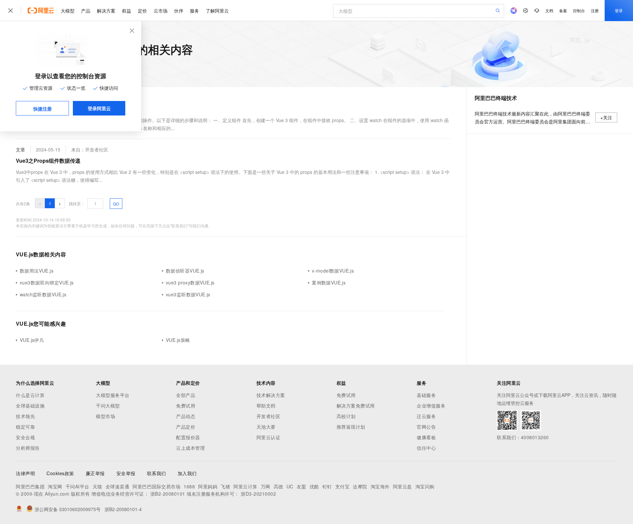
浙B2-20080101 (167, 493)
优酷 (314, 486)
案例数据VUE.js (329, 282)
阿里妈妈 (207, 486)
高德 (278, 486)
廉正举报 (95, 473)
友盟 (301, 486)
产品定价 (185, 426)
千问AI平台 (77, 486)
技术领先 (25, 416)
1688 (189, 486)
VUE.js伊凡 (32, 340)
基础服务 (426, 395)
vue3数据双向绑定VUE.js (47, 282)
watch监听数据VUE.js (43, 294)
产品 (85, 10)
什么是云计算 (30, 395)
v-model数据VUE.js (333, 270)
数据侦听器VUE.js (185, 270)
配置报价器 (188, 437)
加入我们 (187, 473)
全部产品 (185, 395)
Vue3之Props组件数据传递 (48, 160)
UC (289, 486)
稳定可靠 (25, 426)
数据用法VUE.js (36, 270)
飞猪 (225, 486)
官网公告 (426, 426)
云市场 (160, 10)
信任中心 (426, 447)
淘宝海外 (380, 486)
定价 (142, 10)
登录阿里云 (99, 108)
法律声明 (25, 473)
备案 (563, 10)
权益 (126, 10)
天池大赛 (266, 426)
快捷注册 (42, 108)
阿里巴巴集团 (30, 486)
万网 (265, 486)
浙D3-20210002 (258, 493)
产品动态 (185, 416)
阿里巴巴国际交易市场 (156, 486)
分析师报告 (28, 447)
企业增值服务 (431, 405)
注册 (595, 10)
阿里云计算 (245, 486)
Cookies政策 (60, 473)
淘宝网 (55, 486)
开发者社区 (268, 416)
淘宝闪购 (425, 486)
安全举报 (126, 473)
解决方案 (106, 10)
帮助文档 (266, 405)
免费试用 (185, 405)
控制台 (579, 10)
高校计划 (346, 416)
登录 (619, 10)
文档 (549, 10)
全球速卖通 (118, 486)
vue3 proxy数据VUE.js (190, 282)
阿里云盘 (402, 486)
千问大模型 (108, 405)
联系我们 (156, 473)
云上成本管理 (190, 447)
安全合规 (25, 437)
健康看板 (426, 437)
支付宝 (342, 486)
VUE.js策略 (178, 340)
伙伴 (178, 10)
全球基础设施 (30, 405)
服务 (194, 10)
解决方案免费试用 (356, 405)
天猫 (97, 486)
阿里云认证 (268, 437)
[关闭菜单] (10, 10)
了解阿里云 (217, 10)
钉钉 (327, 486)
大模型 (68, 10)
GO (116, 204)
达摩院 (360, 486)
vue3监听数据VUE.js (188, 294)
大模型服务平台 (113, 395)
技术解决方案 (270, 395)
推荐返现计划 (351, 426)
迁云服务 (426, 416)
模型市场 (105, 416)
